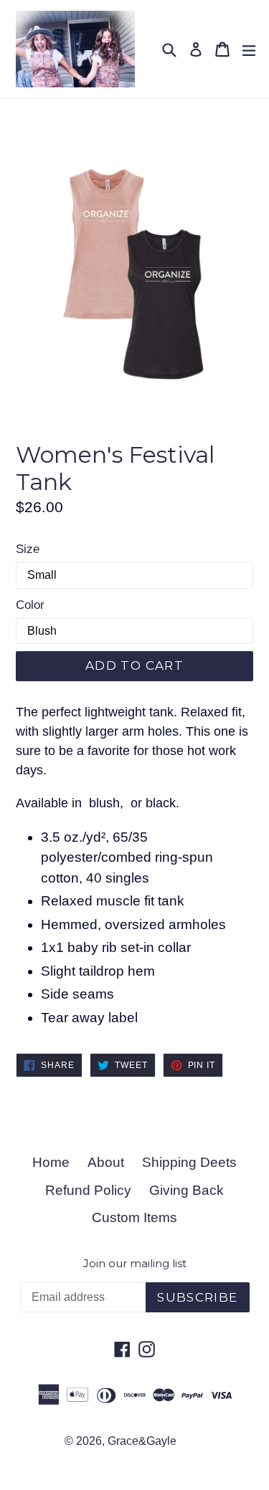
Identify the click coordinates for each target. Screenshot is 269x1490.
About (106, 1162)
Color (30, 605)
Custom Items (134, 1217)
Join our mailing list (135, 1263)
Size (27, 549)
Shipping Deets (189, 1162)
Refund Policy (88, 1190)
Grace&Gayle (142, 1441)
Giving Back (186, 1190)
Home (51, 1162)
